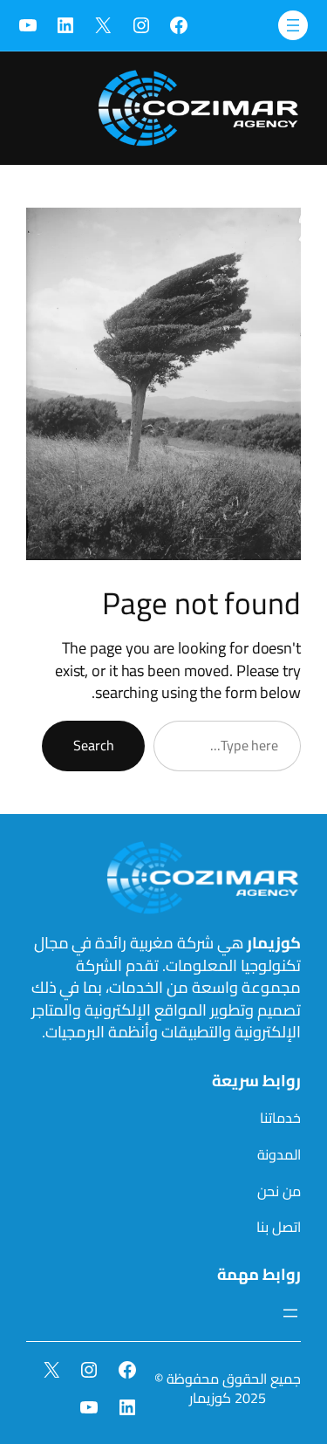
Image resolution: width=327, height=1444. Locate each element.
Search (93, 745)
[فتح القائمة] (293, 25)
